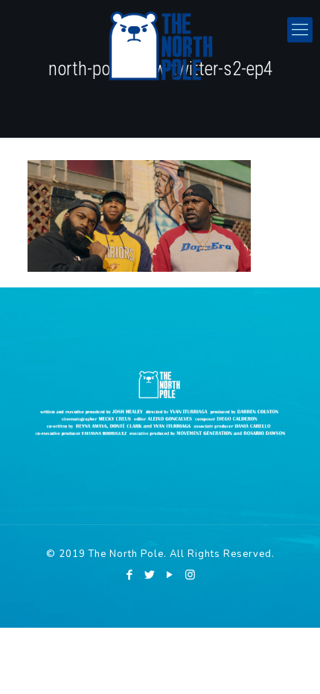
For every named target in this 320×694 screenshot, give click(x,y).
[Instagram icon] (190, 574)
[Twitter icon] (150, 574)
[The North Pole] (160, 44)
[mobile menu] (300, 29)
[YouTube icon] (170, 574)
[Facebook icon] (130, 574)
